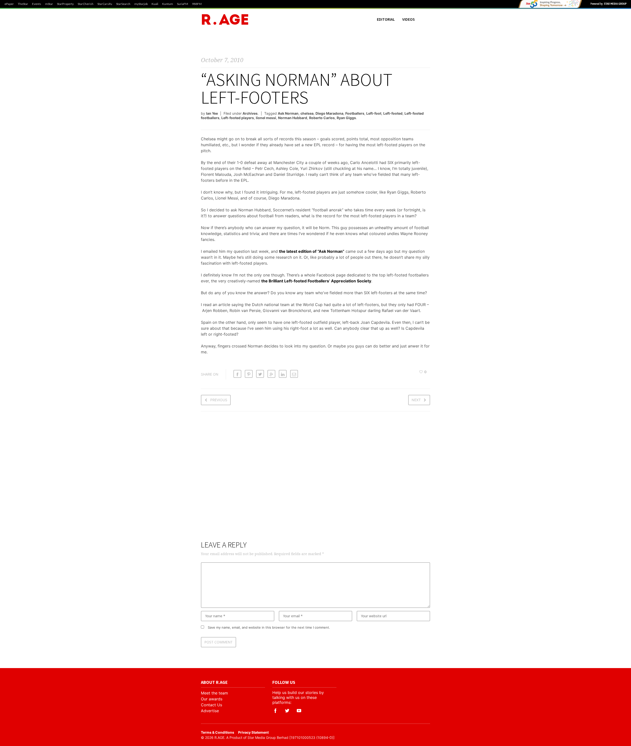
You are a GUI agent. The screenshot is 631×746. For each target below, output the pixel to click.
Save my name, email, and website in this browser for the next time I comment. (269, 627)
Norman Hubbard (292, 118)
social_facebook (275, 711)
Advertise (210, 710)
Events (36, 3)
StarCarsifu (104, 3)
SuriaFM (182, 3)
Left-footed (393, 113)
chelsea (307, 113)
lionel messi (266, 118)
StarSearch (123, 3)
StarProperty (65, 3)
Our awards (211, 698)
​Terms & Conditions (217, 732)
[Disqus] (315, 479)
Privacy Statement (253, 732)
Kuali (155, 3)
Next (416, 400)
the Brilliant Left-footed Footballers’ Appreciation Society (316, 280)
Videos (408, 19)
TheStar (23, 3)
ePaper (9, 3)
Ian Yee (212, 113)
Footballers (354, 113)
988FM (197, 3)
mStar (49, 3)
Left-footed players (237, 118)
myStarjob (141, 3)
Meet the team (214, 693)
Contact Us (211, 704)
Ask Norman (288, 113)
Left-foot (373, 113)
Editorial (386, 19)
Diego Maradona (329, 113)
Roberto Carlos (322, 118)
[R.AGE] (225, 19)
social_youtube (299, 711)
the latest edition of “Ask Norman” (311, 251)
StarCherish (85, 3)
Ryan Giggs (346, 118)
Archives (250, 113)
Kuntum (167, 3)
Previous (218, 400)
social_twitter (287, 711)
